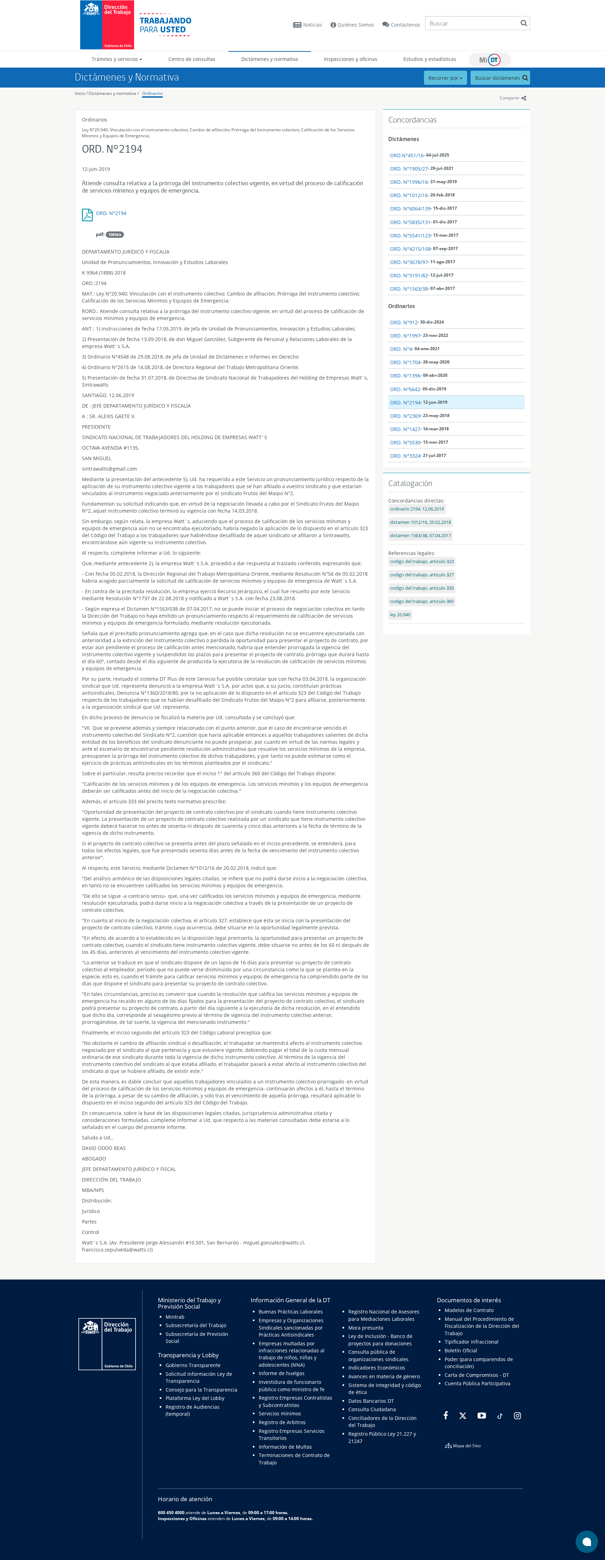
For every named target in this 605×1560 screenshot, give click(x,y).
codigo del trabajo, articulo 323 (422, 561)
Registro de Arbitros (282, 1422)
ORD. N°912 (404, 322)
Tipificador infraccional (472, 1341)
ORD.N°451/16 (407, 155)
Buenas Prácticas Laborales (291, 1311)
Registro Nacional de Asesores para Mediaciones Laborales (383, 1315)
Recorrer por (444, 78)
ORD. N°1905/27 (409, 168)
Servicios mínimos (280, 1413)
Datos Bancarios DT (371, 1401)
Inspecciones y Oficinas (182, 1518)
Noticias (312, 24)
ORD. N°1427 (405, 429)
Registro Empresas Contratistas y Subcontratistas (295, 1401)
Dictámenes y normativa (269, 59)
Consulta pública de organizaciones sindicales (378, 1355)
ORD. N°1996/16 (409, 182)
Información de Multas (285, 1446)
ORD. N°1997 (405, 335)
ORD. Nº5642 (405, 389)
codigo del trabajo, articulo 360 (422, 601)
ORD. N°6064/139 (410, 208)
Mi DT (490, 59)
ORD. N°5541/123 (410, 235)
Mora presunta (365, 1327)
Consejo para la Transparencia (201, 1389)
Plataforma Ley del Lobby (195, 1398)
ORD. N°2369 (405, 415)
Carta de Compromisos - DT (477, 1375)
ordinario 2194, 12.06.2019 (417, 509)
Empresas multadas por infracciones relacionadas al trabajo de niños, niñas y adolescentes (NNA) (292, 1354)
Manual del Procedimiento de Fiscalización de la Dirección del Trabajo (482, 1326)
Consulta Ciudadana (372, 1409)
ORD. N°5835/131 (410, 222)
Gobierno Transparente (193, 1365)
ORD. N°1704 (405, 362)
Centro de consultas (191, 59)
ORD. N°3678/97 (409, 262)
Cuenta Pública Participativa (477, 1383)
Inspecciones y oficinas (350, 59)
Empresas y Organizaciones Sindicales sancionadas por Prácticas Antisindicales (291, 1327)
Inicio (80, 93)
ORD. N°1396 (405, 375)
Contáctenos (405, 24)
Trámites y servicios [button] (115, 59)
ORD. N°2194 (111, 213)
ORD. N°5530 (405, 442)
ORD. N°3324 (405, 455)
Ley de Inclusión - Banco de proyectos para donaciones (380, 1339)
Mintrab (175, 1316)
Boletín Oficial (461, 1350)
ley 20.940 (400, 615)
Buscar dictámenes (498, 78)
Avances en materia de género (384, 1376)
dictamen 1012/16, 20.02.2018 (420, 522)
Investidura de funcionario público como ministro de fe (292, 1385)
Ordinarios (152, 93)
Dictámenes (403, 139)
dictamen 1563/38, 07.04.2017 (420, 536)
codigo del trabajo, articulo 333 (422, 588)
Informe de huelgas (282, 1373)
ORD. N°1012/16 (409, 195)
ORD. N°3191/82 (409, 275)
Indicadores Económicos (376, 1367)
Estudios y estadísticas (429, 59)
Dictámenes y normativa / (114, 93)
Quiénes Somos (355, 24)
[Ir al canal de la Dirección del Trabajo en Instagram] (516, 1416)
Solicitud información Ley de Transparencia (199, 1377)
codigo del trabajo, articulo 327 (422, 575)
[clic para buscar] (524, 23)
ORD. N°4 (401, 349)
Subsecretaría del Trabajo (196, 1325)
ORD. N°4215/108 (410, 248)
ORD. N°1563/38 (409, 288)
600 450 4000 (171, 1512)
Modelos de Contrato (469, 1310)
